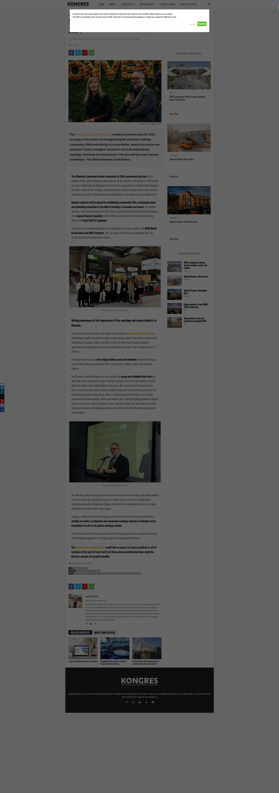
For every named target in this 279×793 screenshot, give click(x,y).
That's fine (202, 23)
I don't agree (192, 24)
